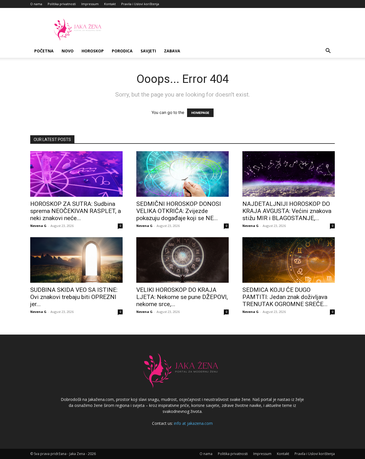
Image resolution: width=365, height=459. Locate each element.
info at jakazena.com (193, 423)
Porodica (122, 51)
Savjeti (148, 51)
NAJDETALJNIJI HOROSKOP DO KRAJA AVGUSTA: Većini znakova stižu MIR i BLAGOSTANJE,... (286, 211)
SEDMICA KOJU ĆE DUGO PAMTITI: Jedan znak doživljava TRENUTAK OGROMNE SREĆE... (285, 297)
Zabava (172, 51)
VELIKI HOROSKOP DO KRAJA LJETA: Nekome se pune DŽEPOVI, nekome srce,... (182, 297)
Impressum (90, 4)
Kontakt (110, 4)
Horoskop (93, 51)
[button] (328, 51)
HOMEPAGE (200, 113)
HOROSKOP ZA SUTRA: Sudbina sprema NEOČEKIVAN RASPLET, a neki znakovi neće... (75, 211)
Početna (44, 51)
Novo (68, 51)
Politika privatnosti (62, 4)
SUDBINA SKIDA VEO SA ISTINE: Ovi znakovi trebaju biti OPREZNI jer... (73, 297)
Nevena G (38, 226)
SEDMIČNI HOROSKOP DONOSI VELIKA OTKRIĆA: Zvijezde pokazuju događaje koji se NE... (178, 211)
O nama (36, 4)
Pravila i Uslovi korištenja (140, 4)
